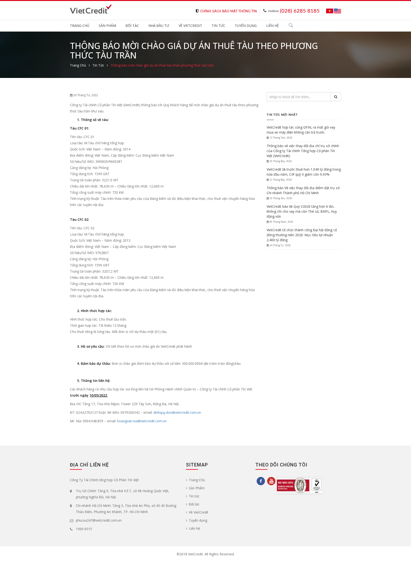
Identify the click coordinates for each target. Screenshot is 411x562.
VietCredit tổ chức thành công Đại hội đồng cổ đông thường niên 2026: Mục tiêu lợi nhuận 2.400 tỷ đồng (302, 235)
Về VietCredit (190, 25)
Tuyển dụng (246, 25)
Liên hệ (272, 25)
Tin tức (218, 25)
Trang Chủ (79, 25)
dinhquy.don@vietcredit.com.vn (177, 412)
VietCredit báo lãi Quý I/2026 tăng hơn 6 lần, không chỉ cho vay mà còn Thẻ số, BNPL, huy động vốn (302, 211)
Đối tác (132, 25)
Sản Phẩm (107, 25)
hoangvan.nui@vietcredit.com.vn (141, 421)
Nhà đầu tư (158, 25)
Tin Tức (98, 65)
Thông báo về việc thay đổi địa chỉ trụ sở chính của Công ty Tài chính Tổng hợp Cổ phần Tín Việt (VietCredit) (303, 151)
